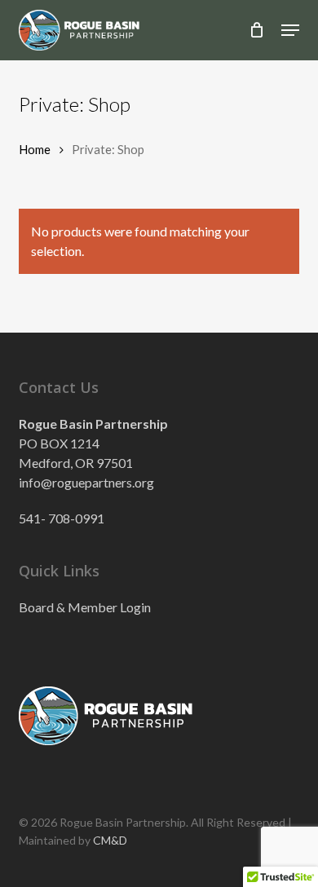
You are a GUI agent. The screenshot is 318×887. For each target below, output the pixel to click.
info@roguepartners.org (86, 482)
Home (35, 149)
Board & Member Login (85, 607)
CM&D (110, 840)
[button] (290, 30)
